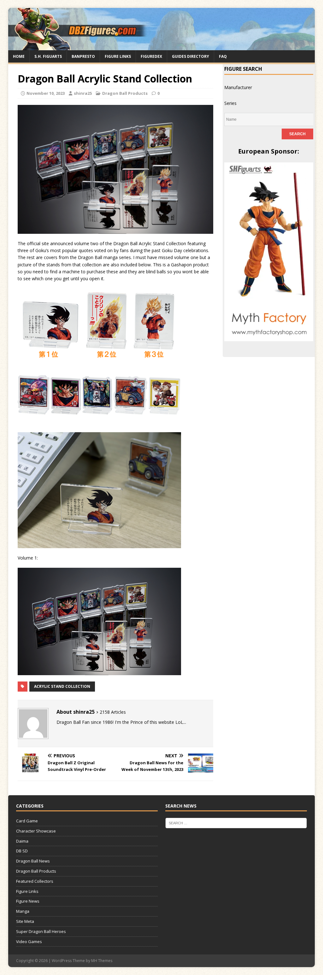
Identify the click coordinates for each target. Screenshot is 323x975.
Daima (22, 841)
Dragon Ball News (33, 861)
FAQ (223, 56)
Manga (22, 911)
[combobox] (238, 87)
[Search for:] (236, 823)
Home (19, 56)
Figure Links (118, 56)
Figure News (27, 901)
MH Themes (101, 960)
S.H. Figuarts (48, 56)
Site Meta (25, 921)
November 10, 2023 (45, 93)
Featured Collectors (34, 881)
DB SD (22, 851)
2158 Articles (113, 712)
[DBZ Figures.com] (161, 46)
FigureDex (151, 56)
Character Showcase (36, 831)
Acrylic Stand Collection (62, 686)
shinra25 (83, 93)
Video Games (29, 941)
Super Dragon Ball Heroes (41, 931)
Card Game (27, 821)
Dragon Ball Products (125, 93)
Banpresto (83, 56)
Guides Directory (190, 56)
